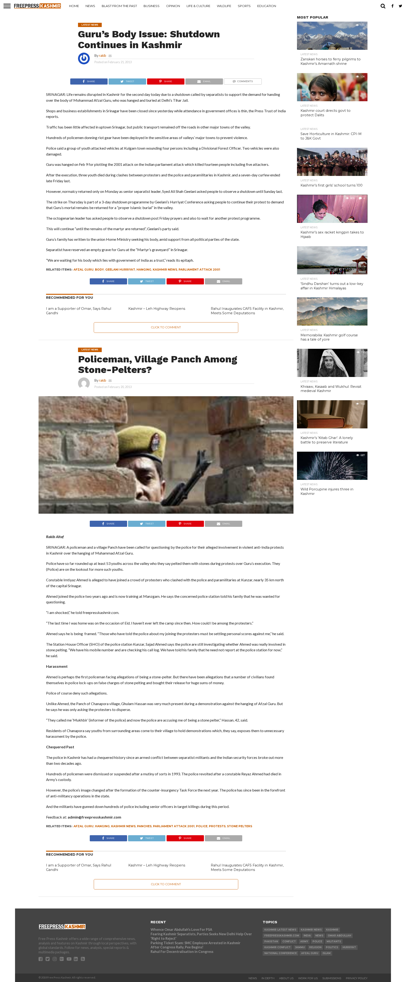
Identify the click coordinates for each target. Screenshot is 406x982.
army (304, 941)
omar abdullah (339, 935)
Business (152, 6)
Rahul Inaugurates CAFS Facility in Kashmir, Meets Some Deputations (247, 311)
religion (315, 947)
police (201, 826)
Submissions (331, 978)
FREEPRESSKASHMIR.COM (281, 935)
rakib (102, 56)
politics (332, 947)
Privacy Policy (356, 978)
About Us (286, 978)
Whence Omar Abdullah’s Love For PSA (181, 930)
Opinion (173, 6)
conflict (289, 941)
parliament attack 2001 (199, 269)
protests (217, 826)
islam (327, 953)
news (319, 935)
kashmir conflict (277, 947)
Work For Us (308, 978)
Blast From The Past (119, 6)
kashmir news (165, 269)
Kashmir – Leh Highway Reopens (156, 309)
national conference (280, 953)
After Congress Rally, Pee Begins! (177, 947)
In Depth (268, 978)
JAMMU (300, 947)
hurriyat (349, 947)
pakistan (271, 941)
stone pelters (239, 826)
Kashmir (332, 929)
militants (334, 941)
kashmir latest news (280, 929)
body (99, 269)
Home (74, 6)
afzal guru (84, 269)
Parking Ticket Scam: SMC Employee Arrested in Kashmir (195, 943)
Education (266, 6)
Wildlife (224, 6)
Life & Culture (198, 6)
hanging (144, 269)
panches (144, 826)
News (90, 6)
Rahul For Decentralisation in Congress (182, 952)
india (307, 935)
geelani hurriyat (120, 269)
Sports (244, 6)
